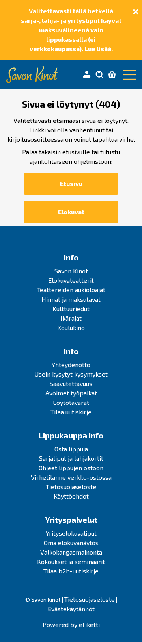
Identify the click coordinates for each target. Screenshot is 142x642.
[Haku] (99, 75)
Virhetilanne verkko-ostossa (71, 477)
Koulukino (71, 327)
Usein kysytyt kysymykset (71, 374)
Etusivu (71, 183)
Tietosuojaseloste (71, 486)
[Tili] (87, 75)
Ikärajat (71, 318)
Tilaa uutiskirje (71, 412)
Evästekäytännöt (71, 608)
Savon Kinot (71, 271)
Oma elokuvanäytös (71, 542)
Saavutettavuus (71, 383)
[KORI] (112, 75)
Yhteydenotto (71, 364)
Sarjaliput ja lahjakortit (71, 458)
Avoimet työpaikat (71, 393)
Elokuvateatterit (71, 280)
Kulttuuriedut (71, 308)
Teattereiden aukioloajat (71, 289)
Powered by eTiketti (71, 624)
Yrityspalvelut (71, 519)
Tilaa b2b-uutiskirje (71, 571)
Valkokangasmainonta (71, 552)
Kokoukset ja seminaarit (71, 561)
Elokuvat (71, 211)
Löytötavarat (71, 402)
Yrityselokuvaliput (71, 533)
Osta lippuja (71, 449)
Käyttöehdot (71, 496)
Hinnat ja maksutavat (71, 299)
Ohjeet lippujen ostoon (71, 467)
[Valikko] (128, 75)
